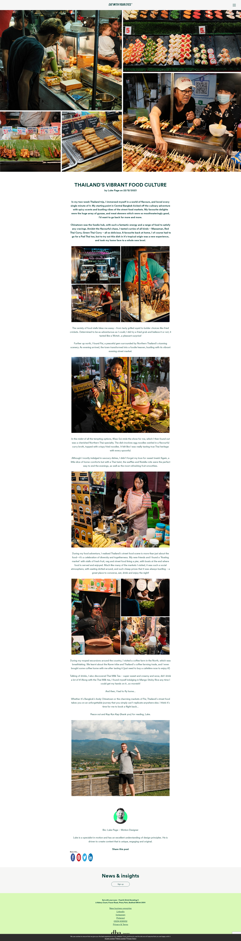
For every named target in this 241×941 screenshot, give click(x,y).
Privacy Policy (131, 938)
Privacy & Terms (120, 924)
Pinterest (120, 918)
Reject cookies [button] (121, 938)
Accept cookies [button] (110, 938)
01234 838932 (120, 921)
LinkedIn (120, 911)
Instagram (120, 914)
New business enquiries (120, 908)
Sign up (121, 884)
